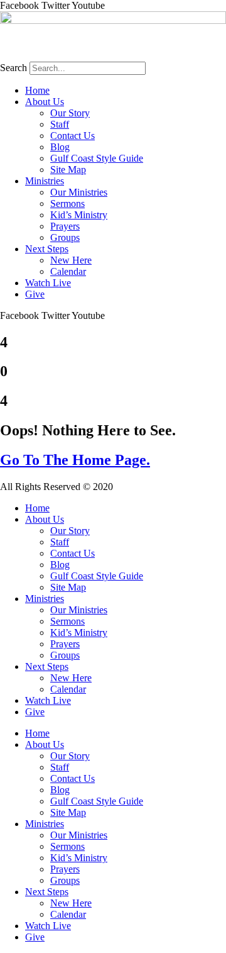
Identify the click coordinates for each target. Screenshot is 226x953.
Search (13, 67)
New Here (71, 260)
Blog (60, 147)
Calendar (68, 271)
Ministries (44, 181)
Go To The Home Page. (75, 460)
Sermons (67, 203)
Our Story (70, 113)
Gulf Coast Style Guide (96, 158)
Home (37, 90)
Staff (59, 124)
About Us (44, 101)
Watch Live (48, 282)
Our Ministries (78, 192)
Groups (65, 237)
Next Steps (46, 248)
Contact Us (72, 135)
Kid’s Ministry (78, 214)
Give (35, 294)
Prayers (65, 226)
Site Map (68, 169)
